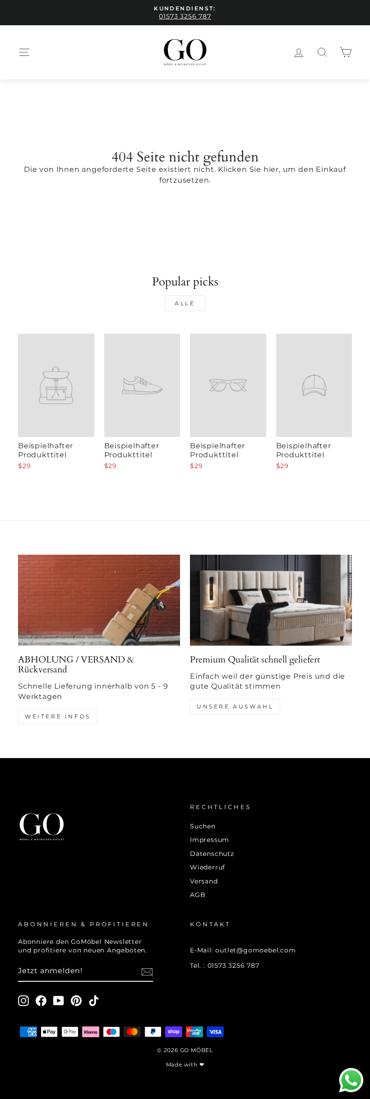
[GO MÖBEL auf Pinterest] (76, 1000)
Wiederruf (207, 867)
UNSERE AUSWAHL (235, 706)
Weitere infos (58, 716)
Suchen (203, 826)
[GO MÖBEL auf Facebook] (41, 1000)
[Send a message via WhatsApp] (351, 1080)
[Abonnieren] (147, 971)
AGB (197, 894)
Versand (204, 881)
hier (271, 169)
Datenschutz (212, 853)
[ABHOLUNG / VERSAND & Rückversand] (99, 600)
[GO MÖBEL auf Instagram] (23, 1000)
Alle (185, 303)
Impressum (209, 839)
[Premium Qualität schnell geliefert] (271, 600)
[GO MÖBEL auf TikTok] (93, 1000)
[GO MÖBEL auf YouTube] (58, 1000)
